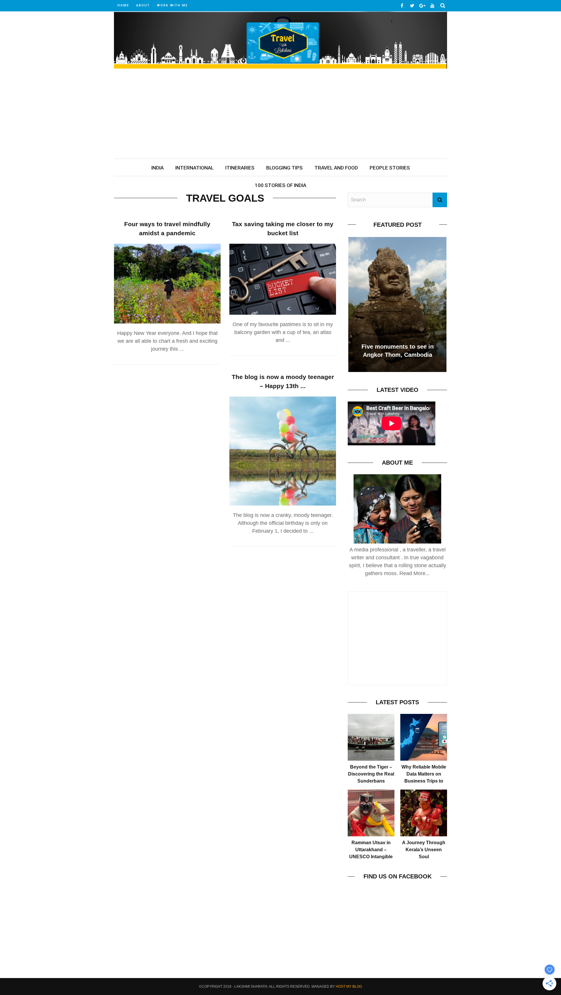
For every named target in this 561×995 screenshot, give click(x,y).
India (157, 168)
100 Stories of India (280, 185)
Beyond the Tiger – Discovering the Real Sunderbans (371, 773)
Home (123, 5)
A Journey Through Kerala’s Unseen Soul (423, 849)
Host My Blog (349, 986)
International (194, 168)
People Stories (390, 168)
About (143, 5)
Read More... (414, 573)
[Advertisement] (280, 115)
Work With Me (172, 5)
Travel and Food (336, 168)
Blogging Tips (284, 168)
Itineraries (239, 168)
